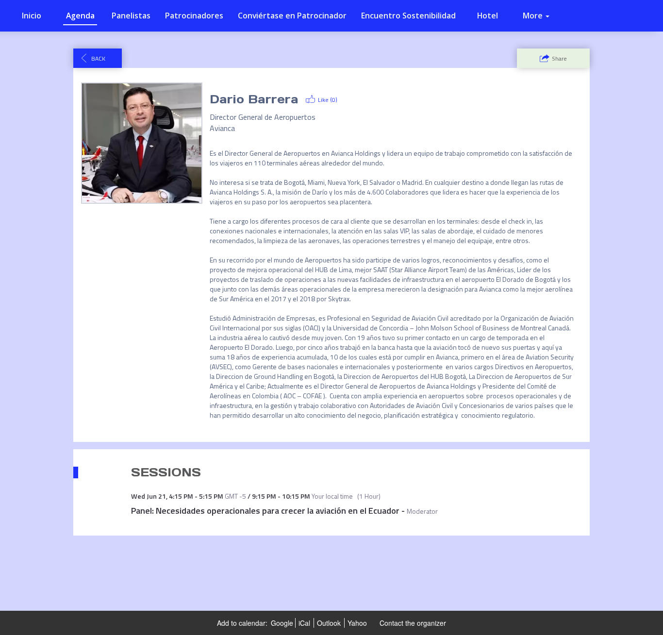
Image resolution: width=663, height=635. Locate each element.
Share (559, 58)
